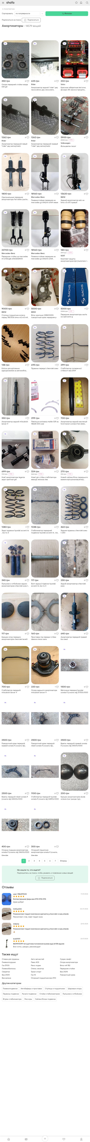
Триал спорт (36, 972)
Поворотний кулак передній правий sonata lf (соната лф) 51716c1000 (13, 744)
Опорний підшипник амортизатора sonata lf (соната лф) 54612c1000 (44, 851)
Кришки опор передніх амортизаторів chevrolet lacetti (15, 638)
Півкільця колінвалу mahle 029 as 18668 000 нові (45, 423)
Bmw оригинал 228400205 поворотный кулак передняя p (43, 316)
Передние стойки (67, 969)
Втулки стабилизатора (12, 999)
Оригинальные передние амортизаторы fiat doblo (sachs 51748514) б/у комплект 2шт (15, 198)
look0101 (16, 939)
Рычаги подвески (29, 994)
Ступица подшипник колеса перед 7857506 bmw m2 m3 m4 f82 (15, 316)
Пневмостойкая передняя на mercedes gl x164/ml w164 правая (43, 257)
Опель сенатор (37, 969)
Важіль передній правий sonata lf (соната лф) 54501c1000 (74, 744)
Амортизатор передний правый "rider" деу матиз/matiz (44, 145)
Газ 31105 (5, 965)
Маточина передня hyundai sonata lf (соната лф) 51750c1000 (74, 691)
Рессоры (28, 999)
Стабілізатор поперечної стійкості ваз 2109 (71, 369)
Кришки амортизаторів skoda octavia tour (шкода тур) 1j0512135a (73, 798)
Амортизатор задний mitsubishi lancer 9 (15, 423)
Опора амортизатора (69, 962)
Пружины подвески (11, 994)
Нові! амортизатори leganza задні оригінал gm (13, 478)
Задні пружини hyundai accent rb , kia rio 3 (15, 531)
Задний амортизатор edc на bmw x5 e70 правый (72, 201)
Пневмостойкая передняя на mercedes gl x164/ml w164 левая (44, 201)
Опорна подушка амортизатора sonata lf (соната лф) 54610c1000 (15, 851)
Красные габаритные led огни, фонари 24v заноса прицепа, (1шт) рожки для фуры (73, 89)
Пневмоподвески (10, 989)
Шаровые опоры (75, 989)
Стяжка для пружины (10, 959)
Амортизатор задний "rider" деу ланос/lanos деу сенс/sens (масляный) (44, 89)
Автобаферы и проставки (31, 989)
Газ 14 (33, 975)
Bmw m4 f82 (65, 965)
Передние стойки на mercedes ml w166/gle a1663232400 (15, 257)
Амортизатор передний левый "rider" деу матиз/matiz (14, 145)
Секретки (6, 972)
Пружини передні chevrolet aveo (44, 368)
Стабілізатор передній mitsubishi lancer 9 (11, 691)
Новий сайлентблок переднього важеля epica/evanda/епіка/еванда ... (74, 478)
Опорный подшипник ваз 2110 (43, 978)
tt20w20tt (17, 909)
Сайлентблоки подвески (45, 999)
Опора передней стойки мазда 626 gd (15, 85)
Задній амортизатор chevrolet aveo (73, 585)
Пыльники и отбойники (72, 994)
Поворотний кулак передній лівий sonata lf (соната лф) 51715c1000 (42, 744)
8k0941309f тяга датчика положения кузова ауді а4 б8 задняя (38, 944)
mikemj (16, 924)
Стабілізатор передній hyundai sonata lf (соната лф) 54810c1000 (45, 798)
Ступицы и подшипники (55, 989)
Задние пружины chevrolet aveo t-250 (74, 531)
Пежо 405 (35, 962)
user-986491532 (20, 894)
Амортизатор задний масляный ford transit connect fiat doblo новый (74, 423)
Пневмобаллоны (9, 969)
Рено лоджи (36, 965)
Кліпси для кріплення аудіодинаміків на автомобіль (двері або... (14, 369)
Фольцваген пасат (68, 146)
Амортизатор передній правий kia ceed (74, 638)
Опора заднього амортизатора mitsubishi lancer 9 (44, 691)
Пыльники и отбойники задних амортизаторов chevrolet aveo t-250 (15, 585)
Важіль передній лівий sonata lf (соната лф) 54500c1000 (15, 798)
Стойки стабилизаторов (49, 994)
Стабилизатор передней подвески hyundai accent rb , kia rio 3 (44, 531)
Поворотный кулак (67, 975)
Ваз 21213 (5, 975)
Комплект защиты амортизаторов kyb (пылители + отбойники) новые (74, 260)
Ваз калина (6, 978)
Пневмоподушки (9, 962)
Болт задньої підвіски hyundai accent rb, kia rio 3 (43, 585)
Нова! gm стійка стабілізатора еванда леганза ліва (43, 478)
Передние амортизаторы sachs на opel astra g (74, 315)
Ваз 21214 (64, 972)
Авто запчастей (37, 959)
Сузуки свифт (65, 959)
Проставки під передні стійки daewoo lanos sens (43, 638)
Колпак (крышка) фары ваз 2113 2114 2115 (29, 899)
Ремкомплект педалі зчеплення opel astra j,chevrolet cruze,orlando (41, 914)
